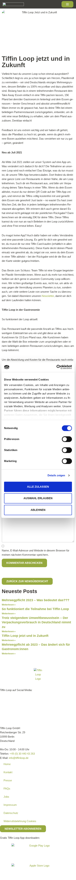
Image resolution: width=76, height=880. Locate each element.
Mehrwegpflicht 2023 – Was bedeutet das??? (35, 600)
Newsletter (48, 295)
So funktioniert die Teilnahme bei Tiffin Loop (35, 609)
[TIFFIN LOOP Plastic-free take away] (13, 4)
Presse (8, 780)
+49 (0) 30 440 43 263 (22, 753)
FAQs (7, 788)
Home (7, 764)
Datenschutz (11, 812)
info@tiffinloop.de (18, 757)
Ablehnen (38, 509)
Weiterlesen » (9, 604)
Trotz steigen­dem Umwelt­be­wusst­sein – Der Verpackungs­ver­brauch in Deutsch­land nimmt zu (36, 622)
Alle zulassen (38, 486)
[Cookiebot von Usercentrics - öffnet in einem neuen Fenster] (56, 367)
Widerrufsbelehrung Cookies (20, 821)
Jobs (6, 796)
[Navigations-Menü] (67, 4)
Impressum (10, 804)
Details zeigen (56, 475)
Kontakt (8, 772)
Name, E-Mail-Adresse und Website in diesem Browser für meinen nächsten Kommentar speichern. (35, 552)
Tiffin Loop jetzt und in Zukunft (25, 636)
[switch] (67, 439)
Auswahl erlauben (38, 498)
